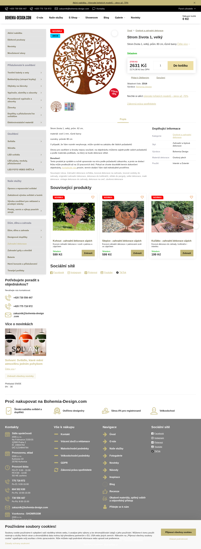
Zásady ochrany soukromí (17, 543)
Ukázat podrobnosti (178, 539)
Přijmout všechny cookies (178, 532)
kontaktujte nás (69, 167)
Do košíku (180, 65)
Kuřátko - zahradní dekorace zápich (171, 241)
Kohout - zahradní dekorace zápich (72, 241)
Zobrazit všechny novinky (20, 376)
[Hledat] (170, 18)
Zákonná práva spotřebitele (141, 104)
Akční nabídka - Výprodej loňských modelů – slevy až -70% (100, 2)
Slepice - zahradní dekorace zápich (121, 241)
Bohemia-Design (144, 87)
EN (6, 386)
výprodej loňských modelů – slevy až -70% (165, 96)
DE (11, 386)
